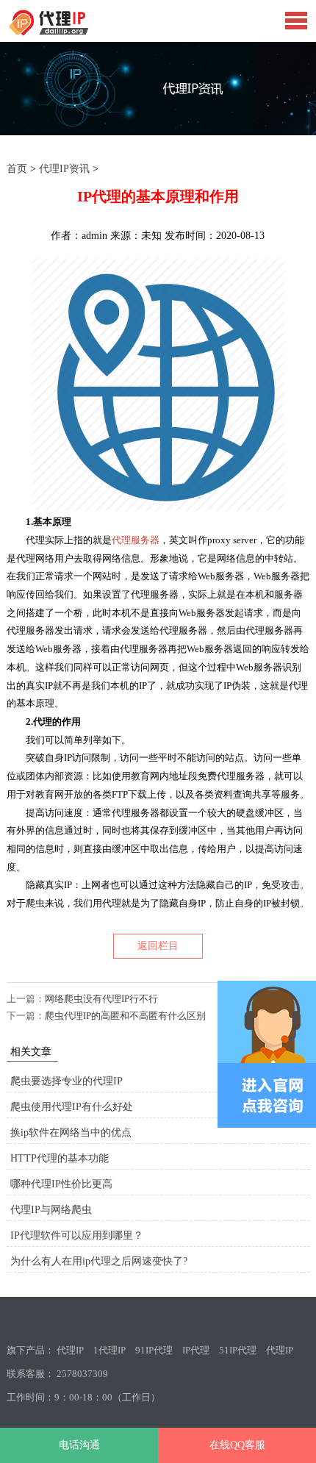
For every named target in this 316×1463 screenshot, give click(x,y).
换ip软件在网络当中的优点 (71, 1132)
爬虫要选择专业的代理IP (66, 1081)
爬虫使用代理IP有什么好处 (71, 1106)
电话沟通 (79, 1445)
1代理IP (109, 1350)
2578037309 (82, 1373)
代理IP (70, 1350)
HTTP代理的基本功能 (59, 1158)
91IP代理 (154, 1350)
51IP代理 (237, 1350)
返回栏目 (158, 945)
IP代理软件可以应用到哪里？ (76, 1235)
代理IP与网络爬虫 (51, 1209)
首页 (17, 168)
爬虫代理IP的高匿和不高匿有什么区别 (125, 1015)
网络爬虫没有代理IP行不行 (101, 998)
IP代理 (195, 1350)
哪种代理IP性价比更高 (61, 1184)
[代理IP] (73, 32)
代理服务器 (135, 540)
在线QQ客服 (237, 1445)
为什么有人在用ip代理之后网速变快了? (98, 1261)
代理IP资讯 (64, 168)
